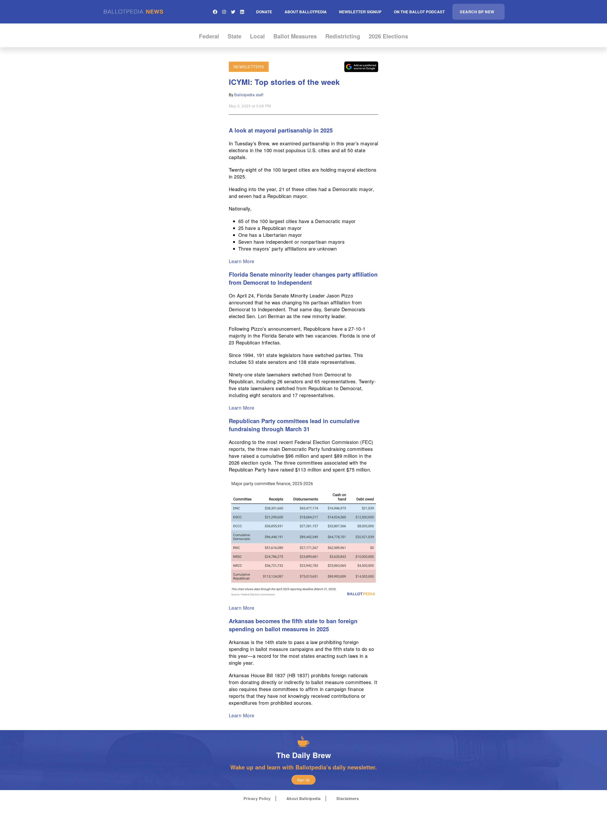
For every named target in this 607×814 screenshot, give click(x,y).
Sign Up (303, 779)
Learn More (241, 261)
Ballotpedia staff (248, 94)
